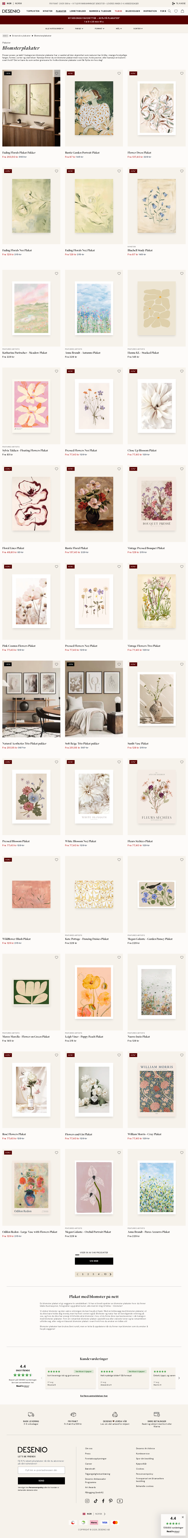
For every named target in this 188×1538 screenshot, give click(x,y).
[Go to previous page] (77, 1274)
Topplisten (32, 11)
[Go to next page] (110, 1274)
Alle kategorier (53, 28)
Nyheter (47, 11)
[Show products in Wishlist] (176, 11)
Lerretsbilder (78, 11)
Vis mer (94, 1261)
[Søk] (169, 11)
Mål (118, 28)
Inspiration (150, 11)
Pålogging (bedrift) (94, 1492)
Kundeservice (143, 1453)
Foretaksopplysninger (96, 1458)
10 (105, 1274)
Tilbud (118, 11)
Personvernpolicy (36, 1487)
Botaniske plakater (21, 35)
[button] (173, 1525)
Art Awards (90, 1487)
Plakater (61, 11)
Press (88, 1453)
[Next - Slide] (179, 1378)
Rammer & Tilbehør (100, 11)
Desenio (102, 1529)
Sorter (137, 28)
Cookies (140, 1469)
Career (88, 1464)
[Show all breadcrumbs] (5, 35)
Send (41, 1480)
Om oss (89, 1448)
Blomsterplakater (43, 35)
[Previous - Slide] (41, 1378)
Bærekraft (90, 1469)
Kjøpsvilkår (141, 1464)
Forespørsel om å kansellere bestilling (150, 1479)
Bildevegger (133, 11)
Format (98, 28)
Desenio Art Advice (145, 1448)
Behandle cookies (145, 1486)
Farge (78, 28)
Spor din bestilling (145, 1458)
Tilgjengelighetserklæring (97, 1474)
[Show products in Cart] (182, 11)
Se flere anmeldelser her (94, 1395)
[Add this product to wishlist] (56, 73)
